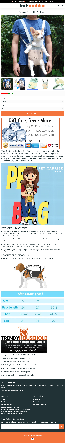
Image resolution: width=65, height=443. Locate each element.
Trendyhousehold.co (37, 435)
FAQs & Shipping (6, 405)
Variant (3, 98)
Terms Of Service (38, 402)
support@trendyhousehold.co (13, 391)
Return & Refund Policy (41, 405)
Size (2, 105)
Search (3, 399)
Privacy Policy (37, 399)
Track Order (5, 402)
